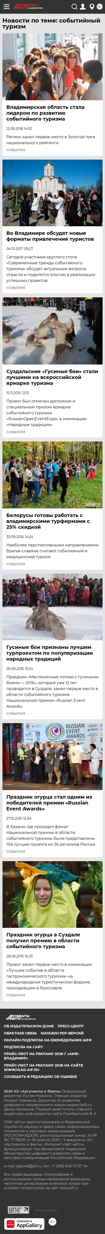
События (15, 150)
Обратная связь (20, 1033)
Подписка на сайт (23, 1047)
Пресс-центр (71, 1026)
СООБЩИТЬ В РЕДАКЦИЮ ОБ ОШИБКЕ (40, 1076)
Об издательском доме (29, 1026)
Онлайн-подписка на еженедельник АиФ (48, 1040)
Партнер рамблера (46, 1210)
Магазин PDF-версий (62, 1033)
